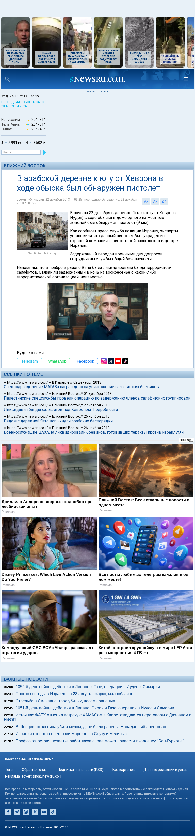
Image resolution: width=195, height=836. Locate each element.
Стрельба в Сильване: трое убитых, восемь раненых (65, 701)
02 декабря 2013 (87, 382)
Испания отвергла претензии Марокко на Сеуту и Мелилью (71, 734)
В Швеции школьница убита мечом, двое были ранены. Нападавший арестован (90, 727)
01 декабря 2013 (98, 394)
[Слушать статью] (169, 201)
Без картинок (123, 770)
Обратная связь (35, 770)
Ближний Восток (25, 165)
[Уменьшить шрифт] (146, 201)
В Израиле (60, 382)
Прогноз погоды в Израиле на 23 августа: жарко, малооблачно (74, 694)
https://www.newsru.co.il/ (27, 382)
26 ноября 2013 (97, 416)
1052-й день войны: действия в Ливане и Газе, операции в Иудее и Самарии (87, 687)
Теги (9, 770)
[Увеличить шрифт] (155, 201)
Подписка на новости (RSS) (80, 770)
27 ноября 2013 (97, 405)
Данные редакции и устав (165, 770)
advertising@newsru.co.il (41, 776)
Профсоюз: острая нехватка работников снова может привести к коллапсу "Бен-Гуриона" (99, 741)
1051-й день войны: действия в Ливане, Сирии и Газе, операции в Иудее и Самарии (94, 708)
